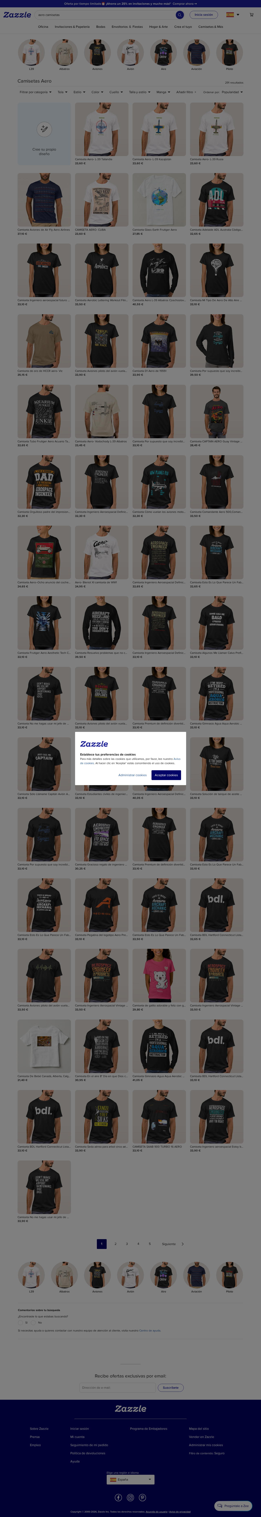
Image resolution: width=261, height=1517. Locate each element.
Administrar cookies (132, 775)
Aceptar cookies (166, 775)
